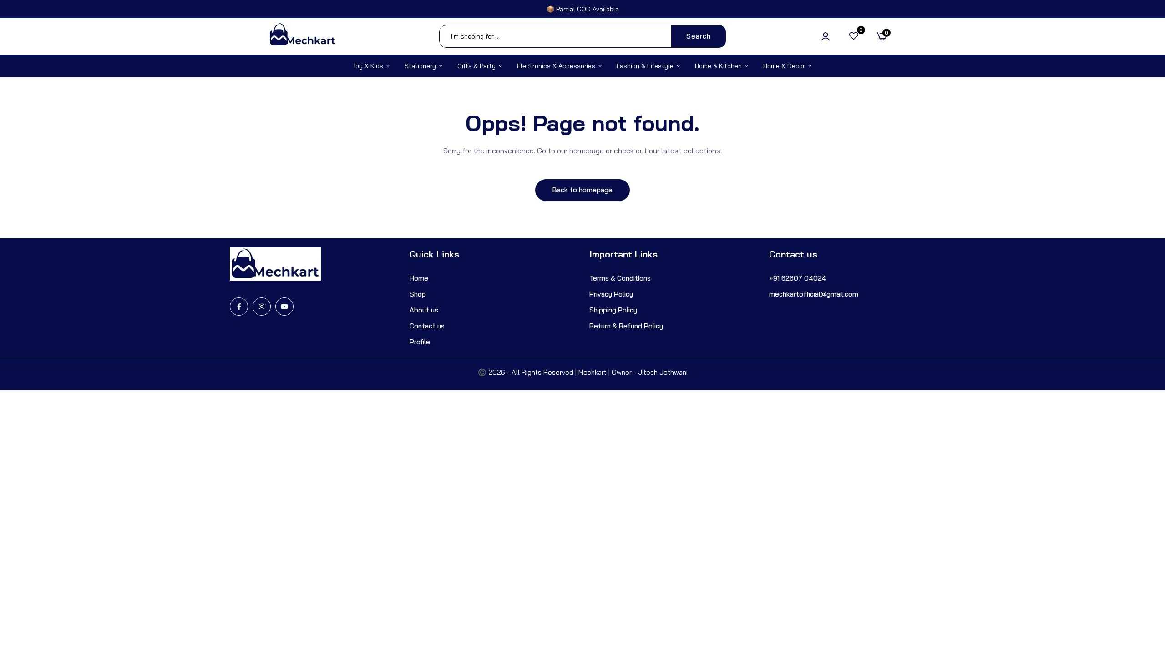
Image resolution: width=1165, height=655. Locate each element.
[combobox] (582, 36)
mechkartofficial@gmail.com (813, 294)
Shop (418, 294)
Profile (420, 342)
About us (424, 310)
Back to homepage (582, 190)
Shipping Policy (613, 310)
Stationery (420, 66)
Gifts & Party (476, 66)
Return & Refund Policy (626, 326)
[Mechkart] (302, 36)
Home (419, 278)
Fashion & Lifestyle (645, 66)
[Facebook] (239, 306)
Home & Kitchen (718, 66)
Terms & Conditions (620, 278)
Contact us (427, 326)
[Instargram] (262, 306)
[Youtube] (284, 306)
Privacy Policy (611, 294)
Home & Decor (784, 66)
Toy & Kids (368, 66)
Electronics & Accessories (556, 66)
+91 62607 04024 (797, 278)
